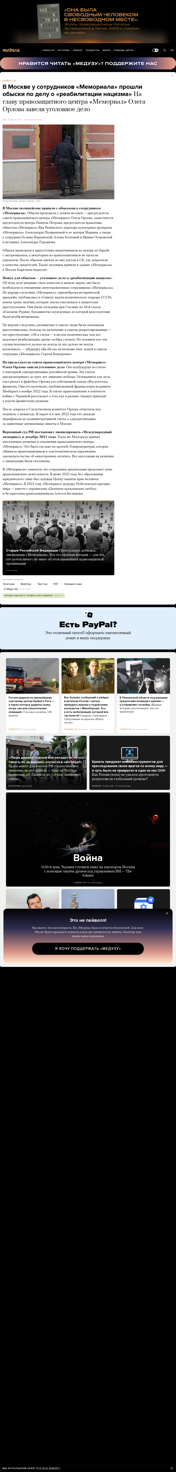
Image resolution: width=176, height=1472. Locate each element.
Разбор (77, 50)
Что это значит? (48, 1468)
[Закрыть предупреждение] (171, 1468)
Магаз (107, 50)
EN (172, 50)
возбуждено (82, 367)
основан (46, 479)
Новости (48, 50)
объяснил (33, 349)
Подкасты (92, 50)
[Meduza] (11, 50)
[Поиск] (164, 50)
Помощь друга (124, 50)
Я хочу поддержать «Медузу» (88, 948)
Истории (64, 50)
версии (13, 292)
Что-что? (24, 589)
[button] (58, 162)
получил (69, 484)
